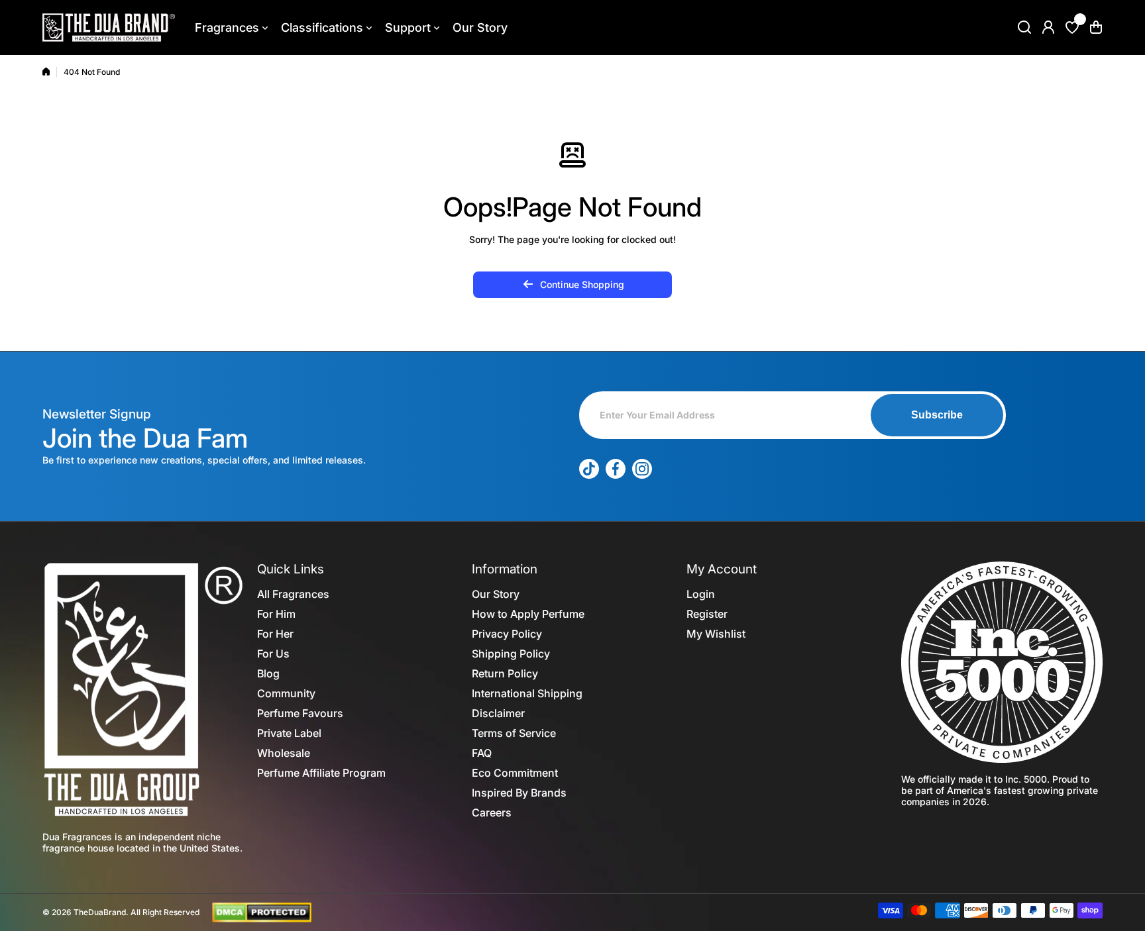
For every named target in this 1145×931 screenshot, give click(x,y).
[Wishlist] (1072, 27)
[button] (1096, 27)
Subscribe (937, 414)
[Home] (46, 71)
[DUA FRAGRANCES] (108, 27)
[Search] (1024, 27)
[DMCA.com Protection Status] (261, 911)
